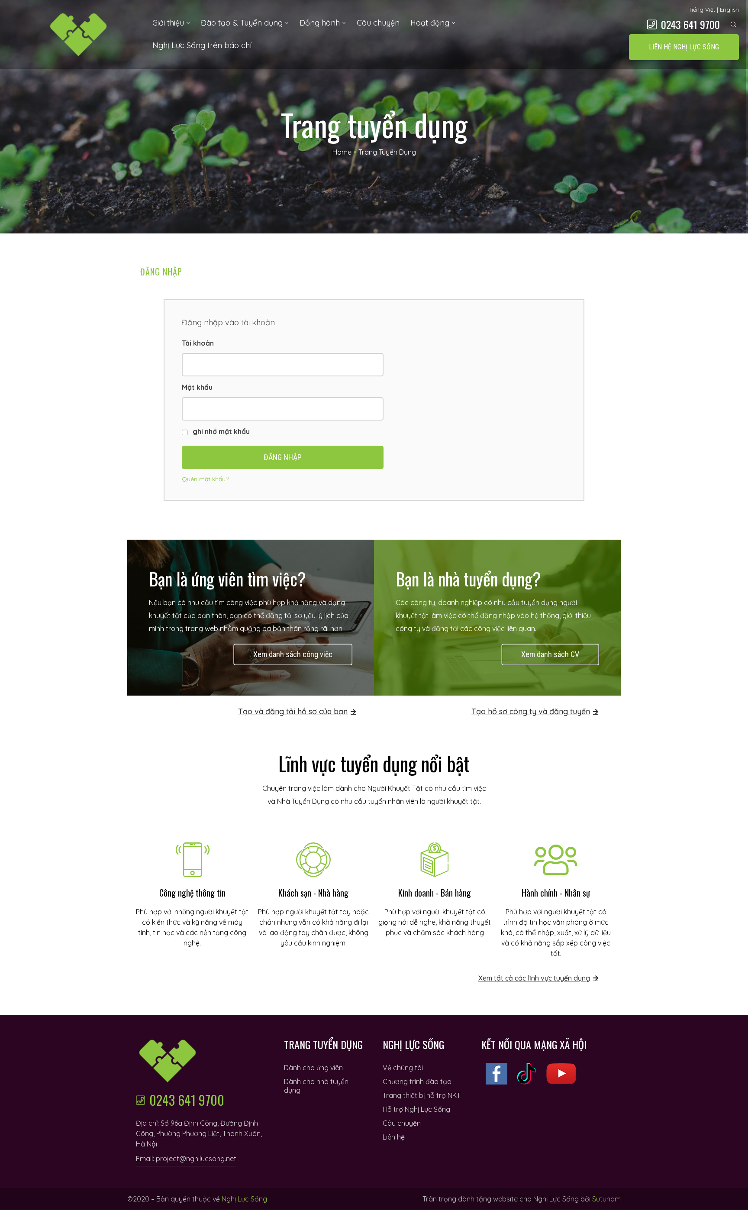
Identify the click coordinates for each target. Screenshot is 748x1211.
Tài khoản (198, 343)
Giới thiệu (168, 23)
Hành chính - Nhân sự (556, 892)
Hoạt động (429, 23)
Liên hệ (394, 1137)
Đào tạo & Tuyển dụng (242, 23)
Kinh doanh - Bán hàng (434, 892)
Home (341, 152)
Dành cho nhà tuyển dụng (316, 1085)
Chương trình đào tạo (417, 1081)
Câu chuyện (378, 23)
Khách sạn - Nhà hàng (313, 892)
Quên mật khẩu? (205, 479)
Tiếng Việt (702, 9)
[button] (684, 47)
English (729, 9)
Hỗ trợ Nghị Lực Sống (416, 1109)
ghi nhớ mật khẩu (220, 431)
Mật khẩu (197, 387)
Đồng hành (320, 23)
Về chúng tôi (403, 1067)
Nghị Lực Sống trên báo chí (201, 45)
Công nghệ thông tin (192, 892)
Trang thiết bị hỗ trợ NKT (422, 1095)
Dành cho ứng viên (313, 1067)
